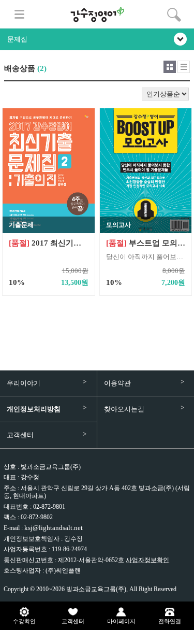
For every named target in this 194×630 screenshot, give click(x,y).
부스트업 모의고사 (146, 243)
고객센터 (20, 435)
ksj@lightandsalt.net (53, 528)
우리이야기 (23, 383)
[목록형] (183, 67)
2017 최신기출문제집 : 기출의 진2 (48, 243)
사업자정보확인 (147, 560)
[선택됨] (169, 67)
